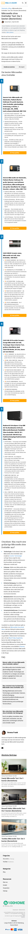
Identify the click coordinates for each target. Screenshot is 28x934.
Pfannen (22, 646)
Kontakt (5, 885)
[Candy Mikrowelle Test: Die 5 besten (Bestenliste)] (14, 773)
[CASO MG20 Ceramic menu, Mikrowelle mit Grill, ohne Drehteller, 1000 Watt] (15, 243)
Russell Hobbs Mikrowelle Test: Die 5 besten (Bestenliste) (13, 809)
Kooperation (6, 888)
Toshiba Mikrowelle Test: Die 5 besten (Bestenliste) (13, 840)
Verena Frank (12, 732)
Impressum (15, 909)
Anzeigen (21, 67)
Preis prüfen (15, 153)
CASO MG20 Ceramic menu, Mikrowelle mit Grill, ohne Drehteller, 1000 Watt (12, 255)
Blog (10, 8)
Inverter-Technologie (15, 556)
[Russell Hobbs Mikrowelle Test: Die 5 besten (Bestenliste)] (14, 803)
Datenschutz (22, 909)
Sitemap (5, 891)
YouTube (5, 861)
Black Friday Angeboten (16, 638)
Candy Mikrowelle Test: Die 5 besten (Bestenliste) (12, 779)
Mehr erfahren (9, 32)
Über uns (5, 882)
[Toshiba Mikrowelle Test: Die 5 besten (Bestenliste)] (14, 834)
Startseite (4, 8)
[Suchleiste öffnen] (22, 3)
